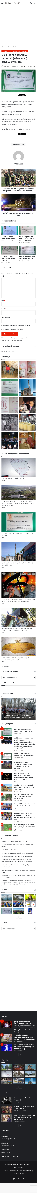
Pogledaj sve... (5, 666)
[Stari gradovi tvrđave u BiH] (30, 1067)
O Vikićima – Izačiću (18, 1174)
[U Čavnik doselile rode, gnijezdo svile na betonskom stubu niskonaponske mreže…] (6, 897)
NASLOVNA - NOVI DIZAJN (9, 850)
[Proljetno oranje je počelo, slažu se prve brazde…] (18, 911)
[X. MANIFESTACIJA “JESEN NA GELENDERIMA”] (6, 1109)
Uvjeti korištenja (28, 1170)
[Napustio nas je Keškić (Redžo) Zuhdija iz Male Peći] (6, 756)
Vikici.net (6, 66)
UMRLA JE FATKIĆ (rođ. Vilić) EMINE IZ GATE (27, 258)
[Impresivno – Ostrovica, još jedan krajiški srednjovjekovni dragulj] (18, 1067)
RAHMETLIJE (19, 145)
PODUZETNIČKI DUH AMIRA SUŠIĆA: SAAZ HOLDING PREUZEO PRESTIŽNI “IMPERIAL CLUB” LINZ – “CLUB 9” (24, 777)
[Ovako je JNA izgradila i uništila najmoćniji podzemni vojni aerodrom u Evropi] (30, 1074)
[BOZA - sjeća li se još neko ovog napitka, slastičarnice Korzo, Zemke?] (27, 423)
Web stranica (5, 317)
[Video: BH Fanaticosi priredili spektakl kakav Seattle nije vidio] (6, 806)
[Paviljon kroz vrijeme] (6, 1081)
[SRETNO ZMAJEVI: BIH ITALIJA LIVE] (18, 904)
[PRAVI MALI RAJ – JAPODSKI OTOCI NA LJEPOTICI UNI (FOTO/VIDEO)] (6, 797)
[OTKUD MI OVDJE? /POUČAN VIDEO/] (6, 1074)
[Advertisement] (18, 25)
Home (5, 47)
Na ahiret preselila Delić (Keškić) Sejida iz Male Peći (23, 730)
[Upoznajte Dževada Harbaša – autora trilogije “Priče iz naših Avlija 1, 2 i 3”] (6, 1118)
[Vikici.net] (13, 3)
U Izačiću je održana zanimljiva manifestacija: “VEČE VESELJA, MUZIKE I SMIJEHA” (23, 765)
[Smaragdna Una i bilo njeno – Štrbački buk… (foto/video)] (18, 897)
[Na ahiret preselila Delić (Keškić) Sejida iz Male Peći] (9, 387)
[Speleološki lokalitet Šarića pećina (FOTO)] (9, 370)
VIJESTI (24, 51)
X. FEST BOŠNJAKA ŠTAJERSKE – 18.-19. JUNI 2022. (17, 716)
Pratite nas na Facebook (11, 683)
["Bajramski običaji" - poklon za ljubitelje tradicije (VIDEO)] (27, 440)
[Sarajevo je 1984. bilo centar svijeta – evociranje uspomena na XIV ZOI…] (18, 1081)
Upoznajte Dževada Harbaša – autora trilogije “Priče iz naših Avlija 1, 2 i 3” (24, 1117)
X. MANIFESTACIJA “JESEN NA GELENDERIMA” (24, 1108)
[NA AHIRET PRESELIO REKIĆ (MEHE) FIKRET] (9, 230)
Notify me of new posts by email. (13, 329)
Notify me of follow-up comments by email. (16, 325)
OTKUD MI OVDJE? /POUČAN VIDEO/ (12, 478)
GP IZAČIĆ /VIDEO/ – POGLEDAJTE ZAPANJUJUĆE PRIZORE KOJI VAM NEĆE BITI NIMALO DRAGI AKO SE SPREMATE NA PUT (17, 504)
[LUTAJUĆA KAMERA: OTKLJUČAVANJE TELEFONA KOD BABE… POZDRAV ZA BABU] (6, 1038)
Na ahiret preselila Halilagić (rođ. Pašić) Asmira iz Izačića (26, 238)
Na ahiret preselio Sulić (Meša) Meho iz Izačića (8, 258)
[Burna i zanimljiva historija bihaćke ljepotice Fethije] (27, 387)
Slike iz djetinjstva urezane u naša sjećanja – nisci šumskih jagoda (24, 827)
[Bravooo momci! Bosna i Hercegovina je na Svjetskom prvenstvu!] (6, 904)
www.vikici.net (18, 1167)
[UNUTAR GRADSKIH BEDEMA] (6, 1067)
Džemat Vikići (12, 47)
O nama (19, 1170)
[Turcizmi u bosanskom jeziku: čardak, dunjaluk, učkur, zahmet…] (27, 370)
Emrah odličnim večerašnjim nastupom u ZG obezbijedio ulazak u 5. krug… (24, 1047)
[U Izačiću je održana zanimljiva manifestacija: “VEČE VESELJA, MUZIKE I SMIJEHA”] (6, 765)
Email (3, 309)
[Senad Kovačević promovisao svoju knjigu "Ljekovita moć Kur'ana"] (27, 405)
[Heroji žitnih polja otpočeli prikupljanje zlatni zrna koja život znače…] (6, 787)
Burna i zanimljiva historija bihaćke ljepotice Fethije (16, 856)
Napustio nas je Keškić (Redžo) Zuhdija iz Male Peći (24, 755)
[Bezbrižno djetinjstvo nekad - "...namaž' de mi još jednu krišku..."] (9, 423)
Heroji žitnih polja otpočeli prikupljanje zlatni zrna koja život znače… (24, 787)
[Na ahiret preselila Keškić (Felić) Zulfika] (6, 911)
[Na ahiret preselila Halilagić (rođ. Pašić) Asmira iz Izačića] (27, 230)
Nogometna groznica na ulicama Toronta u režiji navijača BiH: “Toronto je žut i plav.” (24, 816)
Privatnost (13, 1170)
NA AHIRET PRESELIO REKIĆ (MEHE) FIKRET (8, 237)
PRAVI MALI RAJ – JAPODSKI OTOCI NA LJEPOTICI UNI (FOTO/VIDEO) (23, 797)
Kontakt (6, 1170)
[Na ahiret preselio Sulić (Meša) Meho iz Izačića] (9, 250)
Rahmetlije (16, 51)
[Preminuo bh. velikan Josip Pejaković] (6, 1100)
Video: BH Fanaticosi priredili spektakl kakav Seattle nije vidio (24, 806)
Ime (3, 300)
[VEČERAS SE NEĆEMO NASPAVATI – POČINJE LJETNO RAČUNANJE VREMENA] (30, 904)
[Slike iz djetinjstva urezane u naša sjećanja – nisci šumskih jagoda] (6, 827)
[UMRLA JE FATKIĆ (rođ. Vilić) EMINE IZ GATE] (27, 250)
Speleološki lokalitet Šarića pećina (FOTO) (14, 841)
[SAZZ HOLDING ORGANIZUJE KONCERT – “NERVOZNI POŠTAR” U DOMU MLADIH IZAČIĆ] (30, 911)
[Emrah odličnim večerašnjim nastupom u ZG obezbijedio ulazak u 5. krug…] (6, 1047)
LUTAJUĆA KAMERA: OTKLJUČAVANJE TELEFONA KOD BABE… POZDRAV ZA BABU (24, 1037)
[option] (18, 709)
